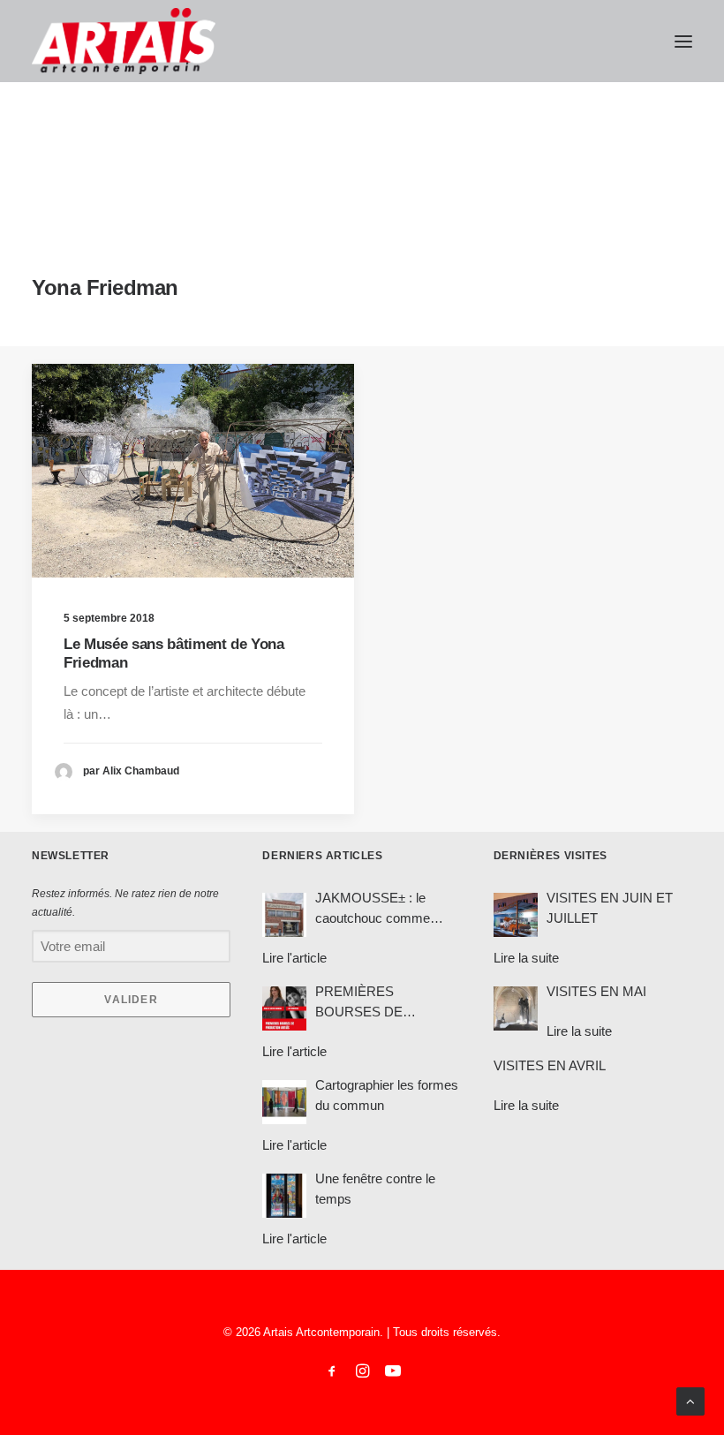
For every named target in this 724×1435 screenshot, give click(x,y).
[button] (683, 41)
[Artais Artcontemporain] (123, 41)
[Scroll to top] (690, 1400)
